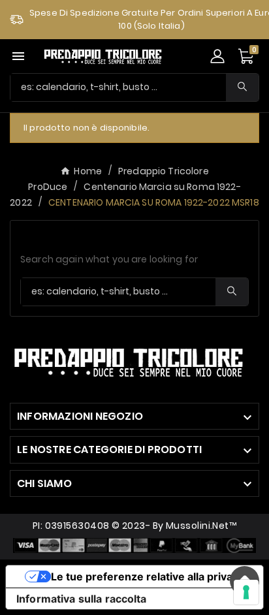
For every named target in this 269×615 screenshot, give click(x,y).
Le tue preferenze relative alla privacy (147, 576)
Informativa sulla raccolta (81, 598)
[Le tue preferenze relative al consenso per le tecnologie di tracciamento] (246, 592)
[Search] (242, 86)
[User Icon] (217, 56)
